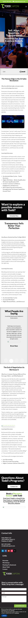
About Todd (6, 567)
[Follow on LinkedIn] (3, 551)
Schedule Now (14, 216)
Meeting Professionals (9, 565)
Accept (4, 615)
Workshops (6, 562)
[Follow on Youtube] (9, 551)
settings (17, 613)
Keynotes (5, 560)
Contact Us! (14, 486)
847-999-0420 (6, 544)
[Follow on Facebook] (6, 551)
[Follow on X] (15, 551)
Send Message (20, 605)
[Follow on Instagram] (12, 551)
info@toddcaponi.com (8, 546)
